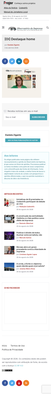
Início (4, 345)
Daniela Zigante (13, 45)
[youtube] (19, 383)
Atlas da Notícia (10, 8)
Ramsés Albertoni (26, 223)
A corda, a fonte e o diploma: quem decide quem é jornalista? (30, 265)
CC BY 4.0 (18, 365)
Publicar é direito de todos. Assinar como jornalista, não (29, 233)
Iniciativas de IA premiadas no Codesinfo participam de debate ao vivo (30, 201)
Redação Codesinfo (26, 207)
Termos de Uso (18, 345)
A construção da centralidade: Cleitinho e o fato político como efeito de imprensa (30, 218)
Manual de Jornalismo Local (16, 12)
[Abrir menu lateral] (3, 27)
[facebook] (5, 61)
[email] (26, 61)
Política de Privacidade (12, 349)
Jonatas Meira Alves (27, 269)
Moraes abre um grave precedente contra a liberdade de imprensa (31, 249)
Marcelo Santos (25, 238)
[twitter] (12, 61)
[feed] (26, 383)
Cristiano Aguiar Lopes (28, 254)
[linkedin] (19, 61)
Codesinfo (23, 8)
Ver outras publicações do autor (23, 140)
